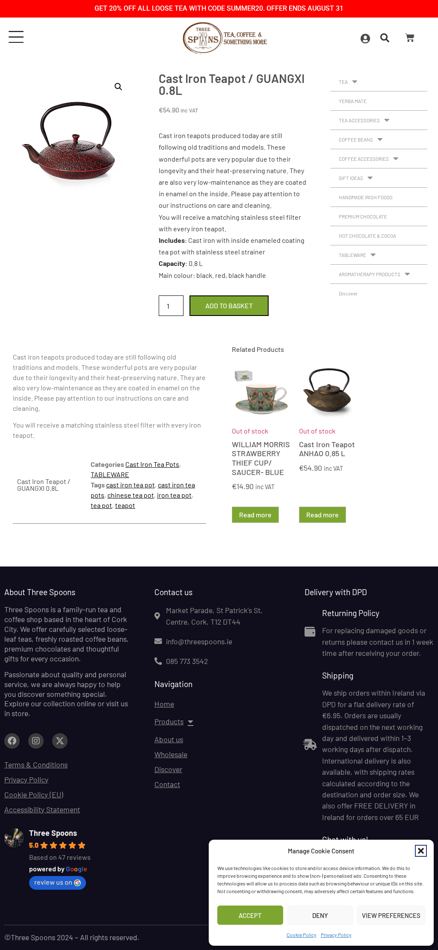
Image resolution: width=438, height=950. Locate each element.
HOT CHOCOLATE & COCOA (367, 236)
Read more (255, 514)
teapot (125, 505)
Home (164, 703)
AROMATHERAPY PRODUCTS (369, 274)
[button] (421, 851)
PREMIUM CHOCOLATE (363, 216)
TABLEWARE (352, 255)
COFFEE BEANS (356, 139)
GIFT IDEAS (351, 178)
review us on (53, 882)
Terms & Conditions (36, 764)
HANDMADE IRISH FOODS (366, 197)
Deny (320, 915)
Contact (167, 784)
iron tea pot (174, 495)
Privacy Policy (336, 935)
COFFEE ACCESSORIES (364, 159)
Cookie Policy (302, 935)
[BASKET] (409, 37)
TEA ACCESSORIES (359, 120)
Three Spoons (53, 833)
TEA (343, 82)
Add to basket (229, 305)
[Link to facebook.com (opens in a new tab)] (12, 741)
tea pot (101, 505)
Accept (250, 915)
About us (168, 739)
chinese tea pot (130, 495)
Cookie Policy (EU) (33, 794)
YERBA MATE (353, 101)
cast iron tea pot (130, 485)
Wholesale (170, 754)
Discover (348, 293)
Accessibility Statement (42, 809)
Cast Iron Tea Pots (152, 464)
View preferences (391, 915)
